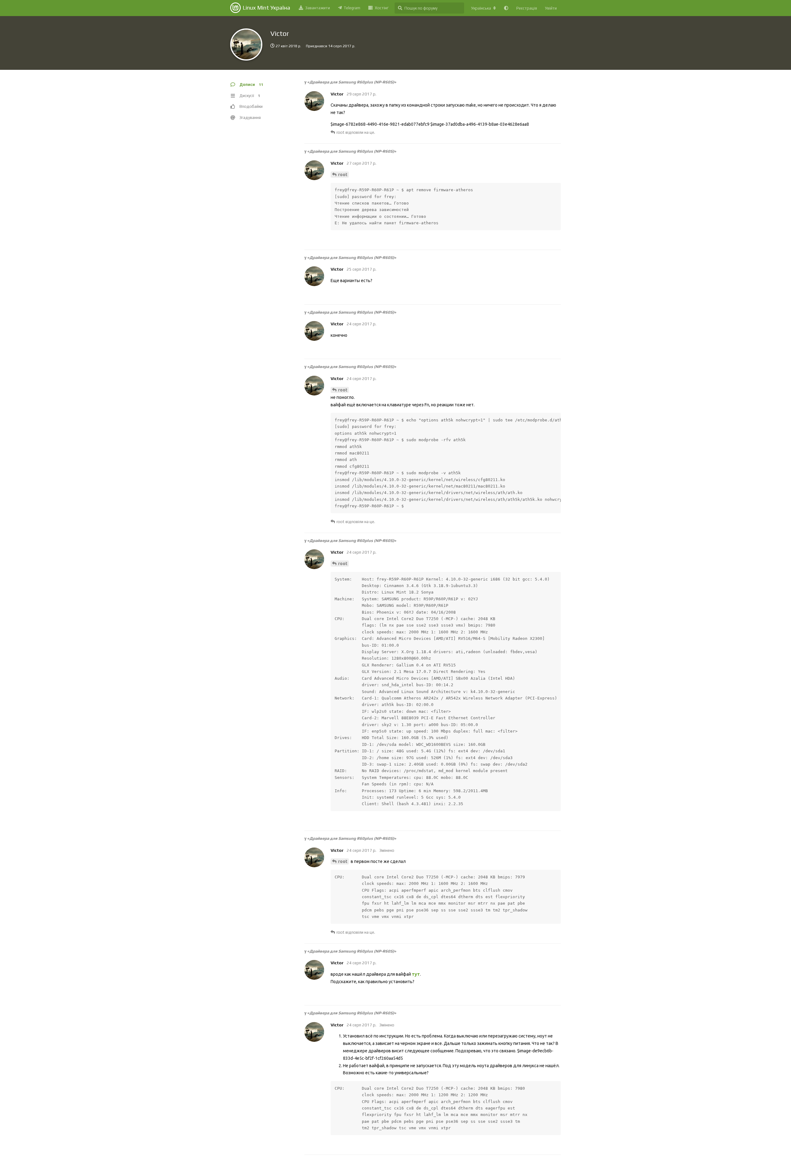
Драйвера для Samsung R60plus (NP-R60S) (352, 82)
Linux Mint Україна (266, 7)
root (342, 174)
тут (416, 974)
